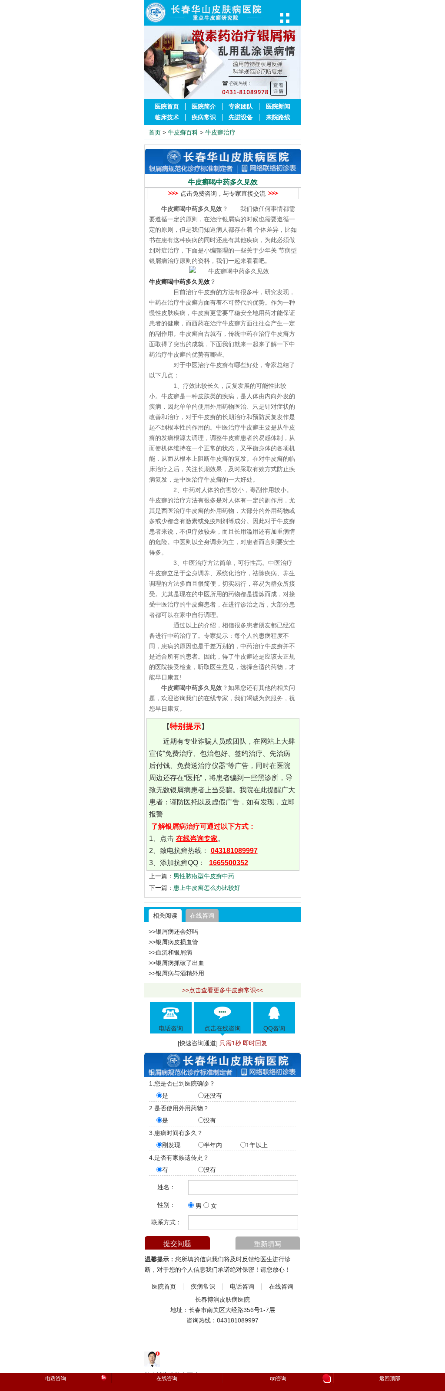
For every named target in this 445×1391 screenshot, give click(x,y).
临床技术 (167, 117)
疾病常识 (204, 117)
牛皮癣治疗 (220, 132)
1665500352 (228, 862)
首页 (155, 132)
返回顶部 (389, 1378)
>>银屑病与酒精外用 (176, 973)
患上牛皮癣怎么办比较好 (206, 887)
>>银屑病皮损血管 (173, 941)
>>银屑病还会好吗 (173, 931)
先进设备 (241, 117)
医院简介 (204, 106)
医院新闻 (278, 106)
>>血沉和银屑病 (170, 952)
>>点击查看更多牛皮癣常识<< (222, 990)
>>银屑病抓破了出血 (176, 962)
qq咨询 (299, 1378)
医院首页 (167, 106)
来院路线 (278, 117)
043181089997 (234, 850)
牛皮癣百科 (183, 132)
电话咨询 (242, 1286)
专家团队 (241, 106)
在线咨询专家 (197, 838)
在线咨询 (202, 915)
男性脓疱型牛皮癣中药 (203, 876)
